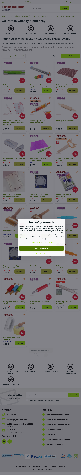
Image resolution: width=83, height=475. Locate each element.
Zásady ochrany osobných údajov (42, 243)
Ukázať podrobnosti (41, 253)
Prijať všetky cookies (41, 248)
